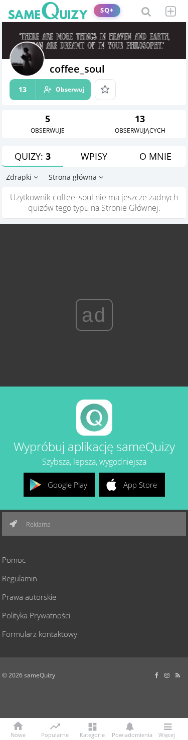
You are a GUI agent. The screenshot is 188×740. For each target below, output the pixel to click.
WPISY (94, 156)
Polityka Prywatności (36, 615)
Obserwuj (52, 89)
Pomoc (14, 560)
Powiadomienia (129, 734)
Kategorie (92, 734)
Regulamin (19, 578)
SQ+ (107, 10)
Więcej (166, 734)
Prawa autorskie (29, 597)
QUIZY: (33, 156)
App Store (140, 485)
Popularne (55, 734)
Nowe (18, 734)
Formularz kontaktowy (39, 634)
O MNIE (155, 156)
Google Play (67, 485)
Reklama (38, 524)
